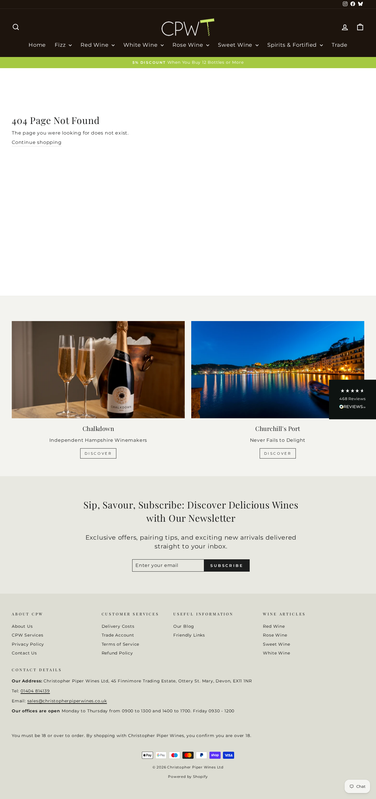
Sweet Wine (236, 45)
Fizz (61, 45)
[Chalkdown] (98, 369)
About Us (22, 626)
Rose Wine (188, 45)
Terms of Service (121, 644)
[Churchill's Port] (277, 369)
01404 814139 (35, 691)
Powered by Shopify (188, 776)
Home (37, 45)
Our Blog (183, 626)
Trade (340, 45)
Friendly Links (189, 635)
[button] (352, 399)
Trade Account (118, 635)
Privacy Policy (28, 644)
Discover (98, 453)
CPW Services (27, 635)
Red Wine (95, 45)
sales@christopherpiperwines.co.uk (67, 701)
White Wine (141, 45)
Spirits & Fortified (292, 45)
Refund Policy (117, 653)
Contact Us (24, 653)
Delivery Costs (118, 626)
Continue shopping (37, 142)
